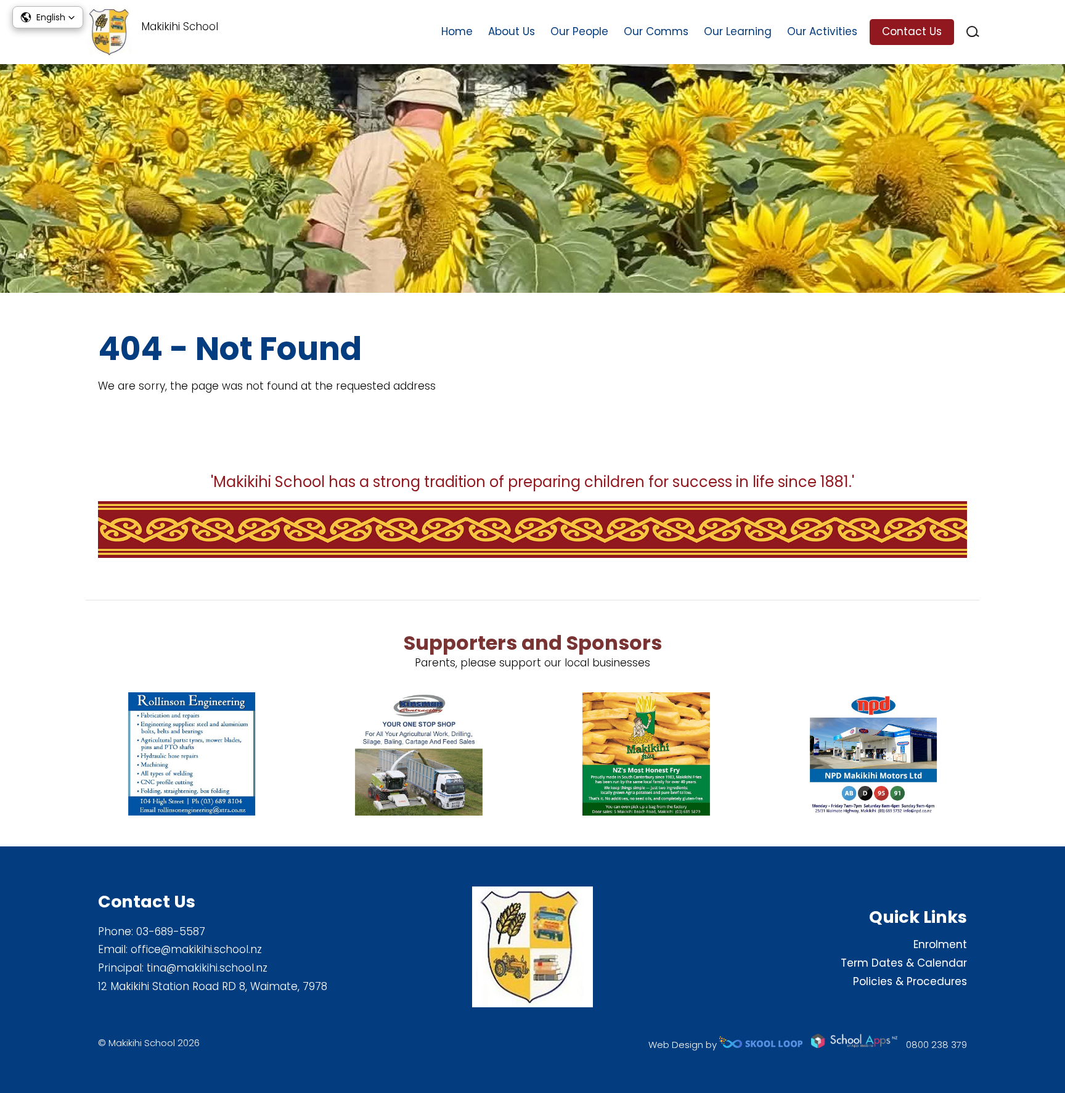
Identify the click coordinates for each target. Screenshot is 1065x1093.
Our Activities (822, 31)
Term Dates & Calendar (904, 963)
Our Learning (738, 31)
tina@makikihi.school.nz (207, 967)
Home (457, 31)
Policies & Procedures (910, 981)
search (972, 31)
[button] (47, 17)
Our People (579, 31)
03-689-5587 (170, 931)
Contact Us (912, 31)
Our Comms (656, 31)
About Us (511, 31)
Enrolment (940, 944)
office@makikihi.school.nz (196, 949)
